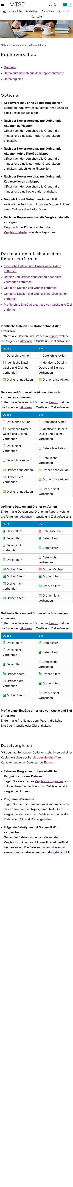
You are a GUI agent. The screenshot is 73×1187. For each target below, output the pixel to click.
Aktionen (26, 341)
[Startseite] (4, 11)
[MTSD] (18, 5)
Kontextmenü (9, 762)
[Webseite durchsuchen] (55, 4)
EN (70, 5)
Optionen (10, 67)
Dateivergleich (13, 79)
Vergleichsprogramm (49, 781)
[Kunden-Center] (50, 4)
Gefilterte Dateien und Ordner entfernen (30, 288)
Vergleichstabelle (15, 232)
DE (65, 5)
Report (53, 336)
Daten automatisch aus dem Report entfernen (34, 73)
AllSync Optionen (37, 45)
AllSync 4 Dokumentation (13, 45)
